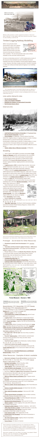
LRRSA (5, 250)
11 (5, 201)
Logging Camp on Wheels (17, 176)
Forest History (8, 421)
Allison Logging (9, 402)
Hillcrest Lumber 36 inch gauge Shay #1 (15, 384)
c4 (10, 342)
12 (8, 201)
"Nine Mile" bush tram (10, 203)
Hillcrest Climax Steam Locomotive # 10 (15, 376)
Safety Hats (8, 322)
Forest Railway (8, 136)
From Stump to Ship (10, 412)
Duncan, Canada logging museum (13, 388)
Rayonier (7, 379)
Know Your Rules (11, 321)
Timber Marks (8, 366)
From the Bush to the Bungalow (13, 368)
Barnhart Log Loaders (10, 363)
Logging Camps (24, 175)
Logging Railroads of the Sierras (13, 409)
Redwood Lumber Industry (12, 406)
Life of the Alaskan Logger (11, 417)
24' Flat (12, 364)
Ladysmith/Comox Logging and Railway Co (16, 314)
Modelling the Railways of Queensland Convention (18, 102)
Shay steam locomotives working (13, 391)
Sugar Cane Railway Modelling (13, 100)
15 (14, 201)
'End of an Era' (13, 336)
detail (21, 311)
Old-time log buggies (22, 181)
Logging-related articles (20, 170)
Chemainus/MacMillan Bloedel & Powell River (16, 260)
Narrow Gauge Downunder (12, 134)
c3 (8, 342)
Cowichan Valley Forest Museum (13, 261)
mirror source (11, 361)
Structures (10, 196)
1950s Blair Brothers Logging (12, 407)
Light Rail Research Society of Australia (15, 133)
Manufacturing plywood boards (13, 401)
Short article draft (19, 308)
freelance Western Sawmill (17, 190)
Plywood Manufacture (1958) (12, 398)
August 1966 (19, 160)
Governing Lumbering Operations (25, 319)
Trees (10, 178)
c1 (4, 342)
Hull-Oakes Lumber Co (9, 331)
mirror (9, 250)
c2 (6, 342)
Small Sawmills (7, 193)
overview (32, 243)
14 (12, 201)
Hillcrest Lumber (9, 312)
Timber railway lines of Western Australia (15, 148)
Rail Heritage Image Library (12, 104)
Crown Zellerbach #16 (9, 347)
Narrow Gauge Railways (11, 99)
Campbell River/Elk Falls (11, 258)
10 (3, 201)
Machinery (22, 193)
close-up (5, 245)
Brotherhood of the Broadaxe (12, 414)
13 (10, 201)
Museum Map (20, 306)
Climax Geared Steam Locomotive (14, 394)
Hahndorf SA (25, 344)
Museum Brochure (7, 306)
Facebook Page (32, 133)
